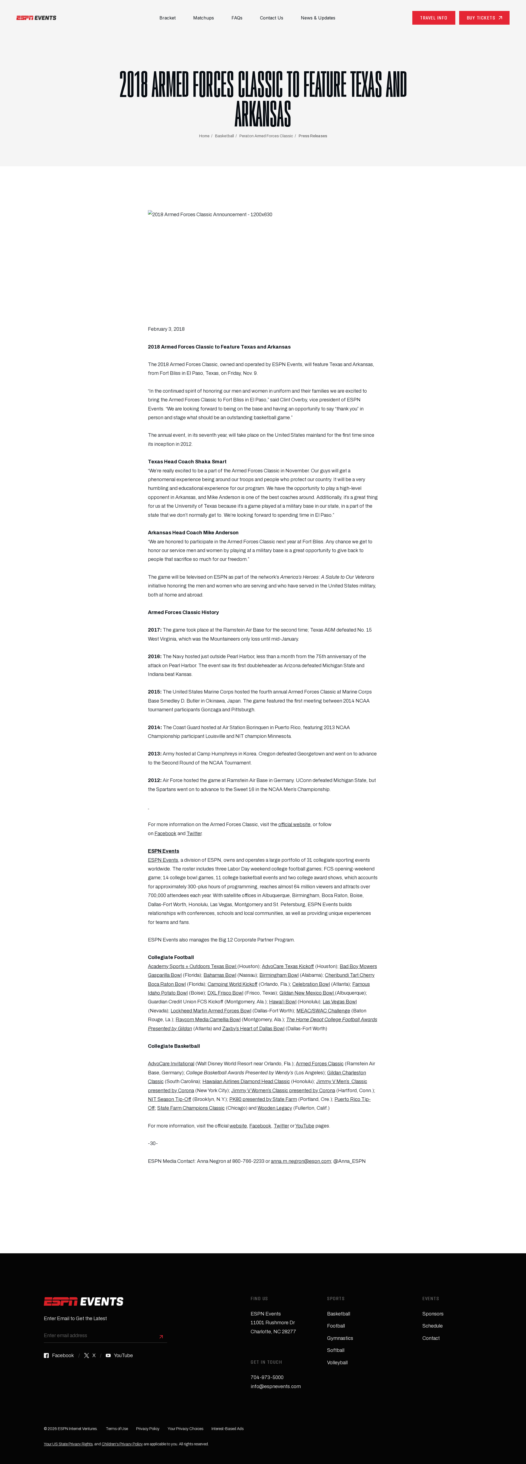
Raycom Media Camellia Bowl (208, 1019)
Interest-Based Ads (227, 1429)
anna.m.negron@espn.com (301, 1161)
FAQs (236, 18)
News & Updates (318, 18)
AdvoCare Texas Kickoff (288, 966)
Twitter (194, 833)
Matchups (203, 18)
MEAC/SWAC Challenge (323, 1011)
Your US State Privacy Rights (68, 1444)
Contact (431, 1338)
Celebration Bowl (311, 984)
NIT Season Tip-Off (169, 1099)
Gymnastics (340, 1338)
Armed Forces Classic (320, 1063)
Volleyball (337, 1362)
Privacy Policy (147, 1429)
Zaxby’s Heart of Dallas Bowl (253, 1028)
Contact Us (271, 18)
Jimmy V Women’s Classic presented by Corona (283, 1090)
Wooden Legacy (275, 1108)
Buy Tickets (481, 18)
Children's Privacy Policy (122, 1444)
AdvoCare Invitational (171, 1063)
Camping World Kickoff (233, 984)
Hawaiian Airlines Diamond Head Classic (246, 1081)
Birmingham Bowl (279, 975)
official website (294, 824)
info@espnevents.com (276, 1386)
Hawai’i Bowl (282, 1001)
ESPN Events (163, 860)
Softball (335, 1350)
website (238, 1126)
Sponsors (433, 1314)
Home (204, 136)
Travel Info (434, 18)
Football (336, 1326)
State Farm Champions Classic (191, 1108)
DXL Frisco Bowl (225, 993)
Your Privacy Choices (185, 1429)
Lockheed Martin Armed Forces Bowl (211, 1011)
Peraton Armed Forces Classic (266, 136)
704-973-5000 (267, 1377)
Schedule (432, 1326)
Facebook (165, 833)
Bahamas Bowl (220, 975)
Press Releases (313, 136)
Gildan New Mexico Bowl (307, 993)
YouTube (304, 1126)
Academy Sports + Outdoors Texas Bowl (192, 966)
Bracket (167, 18)
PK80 (235, 1099)
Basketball (224, 136)
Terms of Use (117, 1429)
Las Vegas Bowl (340, 1001)
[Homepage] (36, 18)
